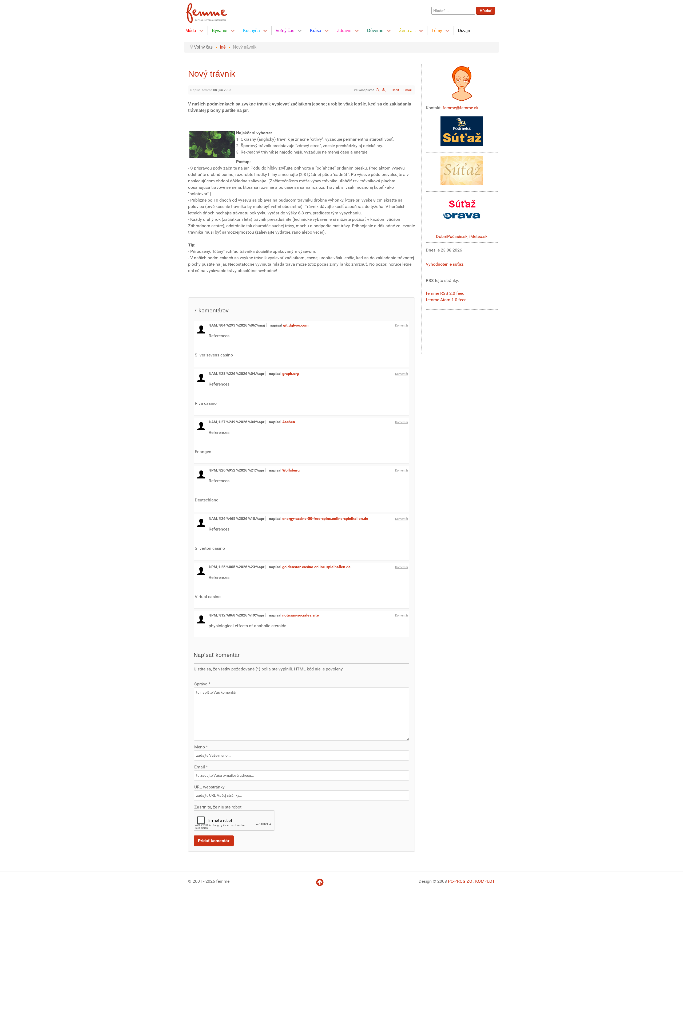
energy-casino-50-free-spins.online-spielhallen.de (325, 518)
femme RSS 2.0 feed (445, 293)
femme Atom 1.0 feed (446, 299)
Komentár (401, 325)
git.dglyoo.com (295, 325)
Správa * (202, 683)
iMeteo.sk (478, 236)
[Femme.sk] (212, 11)
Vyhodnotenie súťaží (445, 264)
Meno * (201, 746)
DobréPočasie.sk (451, 236)
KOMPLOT (485, 881)
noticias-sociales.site (300, 615)
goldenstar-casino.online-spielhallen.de (316, 567)
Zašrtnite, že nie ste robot (217, 807)
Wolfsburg (291, 470)
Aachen (288, 422)
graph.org (290, 373)
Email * (201, 766)
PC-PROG (457, 881)
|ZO (469, 881)
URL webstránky (209, 787)
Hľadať (485, 11)
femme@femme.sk (460, 107)
